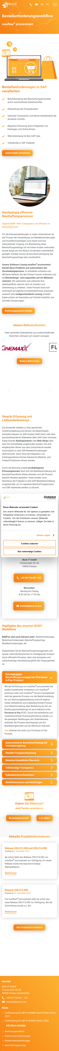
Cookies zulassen (29, 543)
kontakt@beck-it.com (36, 4)
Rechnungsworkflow (14, 1031)
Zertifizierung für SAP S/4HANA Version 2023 (27, 1020)
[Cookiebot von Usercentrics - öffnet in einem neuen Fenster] (44, 497)
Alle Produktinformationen (29, 927)
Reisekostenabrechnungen (17, 1040)
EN (42, 4)
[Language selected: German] (51, 1048)
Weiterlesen (11, 873)
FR (47, 4)
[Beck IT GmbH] (9, 5)
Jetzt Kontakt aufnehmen (17, 153)
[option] (49, 1049)
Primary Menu (55, 4)
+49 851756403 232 (31, 4)
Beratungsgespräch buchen (18, 311)
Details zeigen (43, 535)
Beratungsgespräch (18, 818)
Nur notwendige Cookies (29, 551)
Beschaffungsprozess (15, 1045)
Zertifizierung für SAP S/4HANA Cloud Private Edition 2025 (30, 1014)
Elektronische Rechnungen (17, 1036)
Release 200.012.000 (16, 890)
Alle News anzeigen (16, 1025)
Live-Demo (44, 818)
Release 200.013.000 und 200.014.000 (26, 848)
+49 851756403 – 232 (17, 997)
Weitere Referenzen (29, 361)
